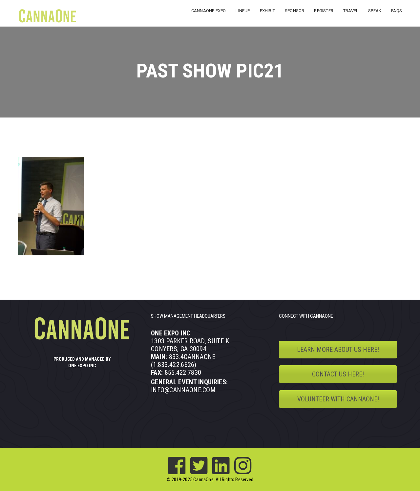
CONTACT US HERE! (338, 374)
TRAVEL (350, 10)
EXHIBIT (267, 10)
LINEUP (243, 10)
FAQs (396, 10)
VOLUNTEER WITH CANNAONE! (338, 399)
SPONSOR (294, 10)
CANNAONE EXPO (208, 10)
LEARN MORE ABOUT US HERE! (338, 349)
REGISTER (323, 10)
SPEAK (374, 10)
